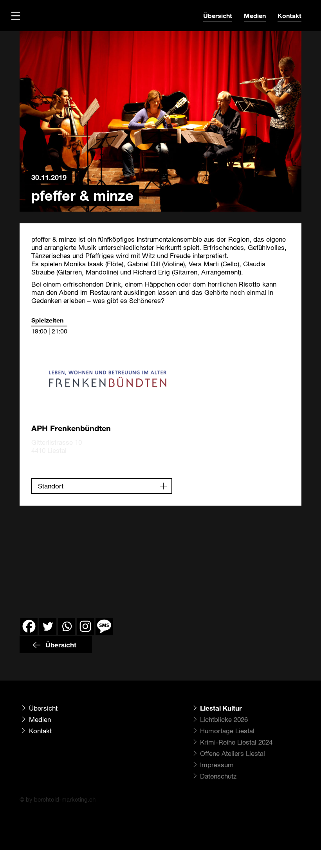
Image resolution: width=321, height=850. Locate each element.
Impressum (217, 765)
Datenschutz (218, 776)
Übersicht (217, 15)
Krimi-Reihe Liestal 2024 (236, 742)
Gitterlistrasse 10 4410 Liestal (56, 446)
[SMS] (104, 626)
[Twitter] (47, 626)
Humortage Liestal (227, 731)
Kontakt (289, 15)
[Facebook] (29, 626)
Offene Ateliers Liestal (232, 753)
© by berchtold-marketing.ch (58, 799)
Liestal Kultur (221, 708)
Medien (255, 15)
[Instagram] (85, 626)
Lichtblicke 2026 (224, 719)
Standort (50, 486)
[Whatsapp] (66, 626)
